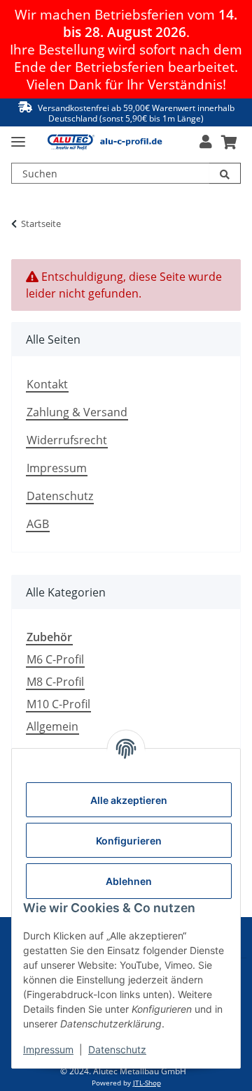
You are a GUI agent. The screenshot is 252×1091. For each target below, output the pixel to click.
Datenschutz (60, 496)
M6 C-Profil (55, 659)
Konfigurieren (129, 841)
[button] (205, 142)
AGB (38, 524)
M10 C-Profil (58, 704)
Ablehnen (129, 881)
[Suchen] (225, 173)
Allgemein (52, 726)
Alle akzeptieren (128, 800)
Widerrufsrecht (67, 440)
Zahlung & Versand (77, 412)
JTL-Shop (147, 1083)
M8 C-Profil (55, 681)
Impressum (57, 468)
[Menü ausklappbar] (18, 136)
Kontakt (47, 384)
